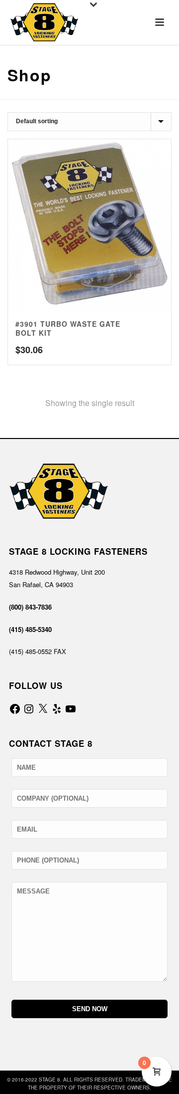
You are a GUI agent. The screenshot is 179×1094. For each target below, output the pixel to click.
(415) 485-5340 (30, 629)
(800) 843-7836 (30, 607)
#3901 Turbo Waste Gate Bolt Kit (67, 328)
